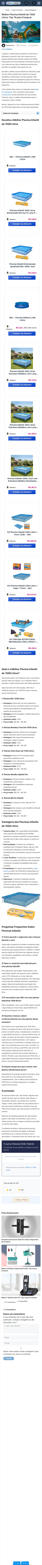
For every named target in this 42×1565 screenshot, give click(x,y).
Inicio (7, 10)
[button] (21, 113)
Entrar (28, 1167)
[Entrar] (34, 3)
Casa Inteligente (30, 10)
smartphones (6, 95)
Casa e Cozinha (17, 10)
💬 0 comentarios (10, 1302)
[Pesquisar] (26, 3)
